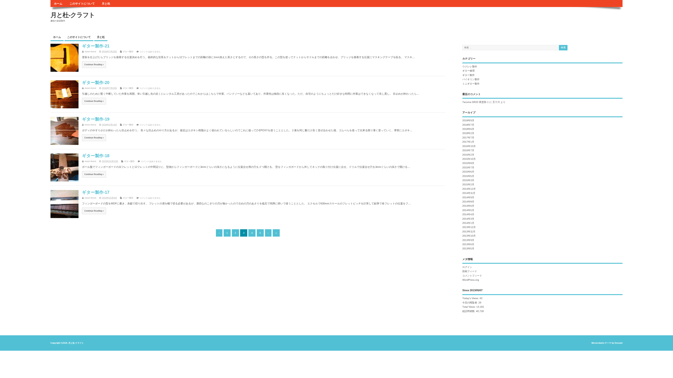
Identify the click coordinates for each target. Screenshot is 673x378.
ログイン (467, 267)
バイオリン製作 (471, 79)
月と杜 (106, 3)
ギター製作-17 (95, 192)
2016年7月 (468, 150)
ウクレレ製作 (469, 66)
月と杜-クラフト (72, 15)
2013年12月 (469, 227)
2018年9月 (468, 120)
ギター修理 (468, 70)
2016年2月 (468, 154)
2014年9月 (468, 197)
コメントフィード (472, 275)
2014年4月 (468, 214)
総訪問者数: (469, 311)
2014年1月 (468, 223)
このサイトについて (82, 3)
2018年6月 (468, 129)
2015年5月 (468, 176)
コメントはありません (150, 51)
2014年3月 (468, 219)
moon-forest (90, 51)
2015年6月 (468, 171)
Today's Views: (471, 298)
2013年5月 (468, 248)
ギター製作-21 (95, 46)
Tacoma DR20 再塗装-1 (475, 102)
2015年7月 (468, 167)
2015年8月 (468, 163)
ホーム (58, 3)
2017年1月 (468, 142)
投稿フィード (469, 271)
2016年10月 (469, 146)
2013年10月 (469, 235)
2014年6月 (468, 206)
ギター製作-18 (95, 155)
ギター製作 (128, 51)
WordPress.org (470, 280)
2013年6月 (468, 244)
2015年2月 (468, 184)
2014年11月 (468, 193)
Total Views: (469, 307)
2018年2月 (468, 133)
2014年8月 (468, 201)
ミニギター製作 (471, 83)
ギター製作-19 (95, 119)
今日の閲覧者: (470, 302)
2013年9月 (468, 240)
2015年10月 (469, 159)
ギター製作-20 (95, 82)
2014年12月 (469, 189)
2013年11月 (468, 231)
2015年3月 (468, 180)
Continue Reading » (94, 64)
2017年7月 (468, 137)
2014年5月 (468, 210)
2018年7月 (468, 125)
